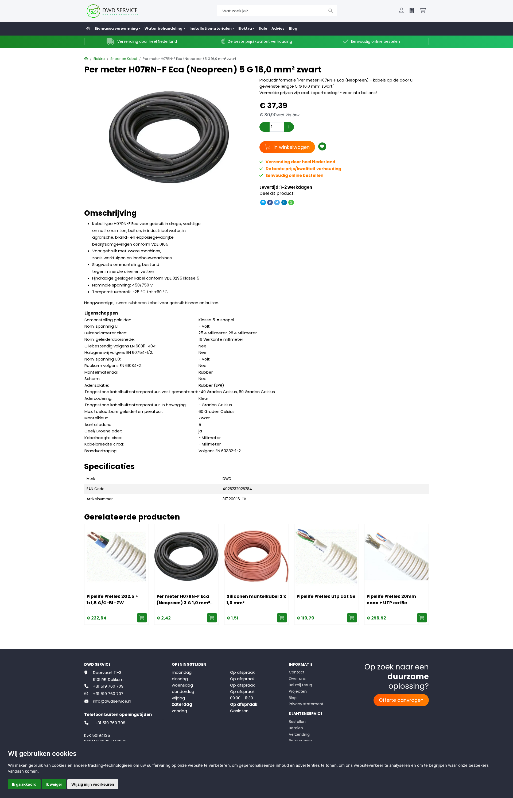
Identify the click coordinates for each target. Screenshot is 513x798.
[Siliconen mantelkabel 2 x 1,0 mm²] (256, 556)
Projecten (298, 691)
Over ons (297, 678)
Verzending (299, 734)
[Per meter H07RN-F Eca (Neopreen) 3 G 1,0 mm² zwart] (186, 556)
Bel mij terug (300, 685)
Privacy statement (306, 704)
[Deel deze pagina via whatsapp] (290, 202)
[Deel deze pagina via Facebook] (270, 202)
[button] (401, 10)
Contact (297, 672)
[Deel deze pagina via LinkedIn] (284, 202)
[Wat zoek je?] (330, 10)
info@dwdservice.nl (112, 701)
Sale (263, 28)
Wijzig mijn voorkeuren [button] (92, 784)
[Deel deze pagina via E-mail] (262, 202)
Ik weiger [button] (54, 784)
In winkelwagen (291, 147)
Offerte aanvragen (401, 700)
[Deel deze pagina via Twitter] (277, 202)
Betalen (296, 728)
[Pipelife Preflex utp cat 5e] (326, 556)
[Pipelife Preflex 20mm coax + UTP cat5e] (396, 556)
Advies (278, 28)
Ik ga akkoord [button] (24, 784)
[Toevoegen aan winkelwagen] (142, 617)
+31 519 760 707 (108, 693)
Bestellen (297, 721)
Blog (293, 28)
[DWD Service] (121, 11)
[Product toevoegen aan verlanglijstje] (322, 146)
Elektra (99, 58)
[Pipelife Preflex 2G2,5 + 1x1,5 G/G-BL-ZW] (116, 556)
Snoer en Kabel (123, 58)
